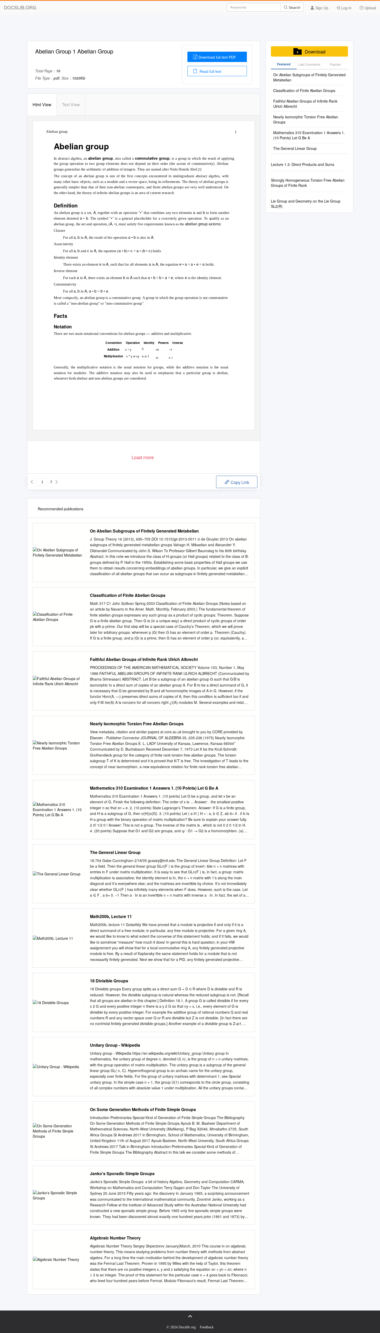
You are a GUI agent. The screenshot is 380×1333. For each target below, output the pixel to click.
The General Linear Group (115, 852)
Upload (369, 7)
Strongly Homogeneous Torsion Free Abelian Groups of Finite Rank (308, 183)
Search (294, 7)
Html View (42, 104)
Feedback (207, 1327)
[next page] (56, 482)
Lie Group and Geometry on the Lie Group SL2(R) (305, 203)
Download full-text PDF (217, 57)
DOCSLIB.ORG (20, 7)
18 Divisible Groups (109, 980)
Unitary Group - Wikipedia (115, 1045)
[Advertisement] (190, 29)
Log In (346, 7)
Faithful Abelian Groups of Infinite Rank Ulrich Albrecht (144, 659)
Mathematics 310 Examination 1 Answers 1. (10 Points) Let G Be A (154, 788)
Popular (335, 64)
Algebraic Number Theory (115, 1237)
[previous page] (32, 482)
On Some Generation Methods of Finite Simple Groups (143, 1109)
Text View (71, 104)
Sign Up (321, 7)
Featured (283, 64)
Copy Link (239, 482)
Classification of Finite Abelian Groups (127, 595)
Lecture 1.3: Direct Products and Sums (302, 164)
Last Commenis (309, 64)
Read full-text (210, 71)
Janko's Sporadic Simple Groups (122, 1173)
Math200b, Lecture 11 (111, 916)
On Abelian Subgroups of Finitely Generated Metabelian (144, 531)
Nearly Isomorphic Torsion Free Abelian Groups (137, 723)
